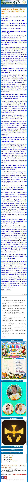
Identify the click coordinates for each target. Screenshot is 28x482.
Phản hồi (25, 294)
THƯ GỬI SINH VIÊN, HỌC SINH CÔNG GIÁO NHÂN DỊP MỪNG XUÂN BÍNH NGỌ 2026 (14, 314)
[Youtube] (5, 478)
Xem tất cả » (4, 336)
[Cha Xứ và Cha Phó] (14, 399)
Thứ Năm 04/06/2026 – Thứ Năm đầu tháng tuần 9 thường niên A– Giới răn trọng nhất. (14, 302)
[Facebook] (2, 478)
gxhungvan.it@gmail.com (6, 474)
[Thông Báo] (14, 360)
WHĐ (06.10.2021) (6, 290)
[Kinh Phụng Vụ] (14, 432)
